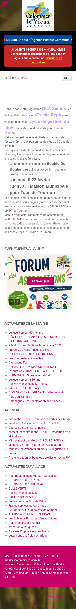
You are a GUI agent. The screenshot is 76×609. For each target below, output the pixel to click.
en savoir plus (38, 281)
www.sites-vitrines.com (52, 596)
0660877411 (16, 219)
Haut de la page (38, 605)
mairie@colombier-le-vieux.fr (22, 560)
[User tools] (67, 78)
